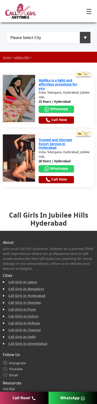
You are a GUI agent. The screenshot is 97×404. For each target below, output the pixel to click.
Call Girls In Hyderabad (26, 295)
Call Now (58, 119)
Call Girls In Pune (22, 309)
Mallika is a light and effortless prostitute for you (58, 84)
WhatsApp (70, 397)
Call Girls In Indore (23, 316)
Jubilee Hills (21, 58)
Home (7, 58)
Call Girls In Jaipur (22, 282)
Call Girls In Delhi (22, 337)
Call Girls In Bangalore (26, 289)
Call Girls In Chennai (24, 330)
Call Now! (21, 397)
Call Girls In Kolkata (24, 323)
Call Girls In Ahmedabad (27, 343)
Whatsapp (58, 108)
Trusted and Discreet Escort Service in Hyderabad (55, 144)
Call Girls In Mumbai (24, 302)
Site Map (9, 389)
